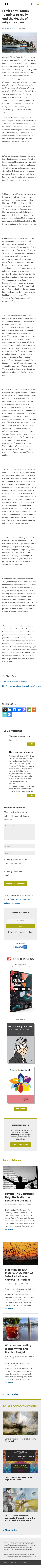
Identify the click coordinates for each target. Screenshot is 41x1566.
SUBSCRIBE (20, 926)
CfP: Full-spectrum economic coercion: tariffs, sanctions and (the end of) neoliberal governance (20, 1518)
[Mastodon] (24, 709)
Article (29, 1205)
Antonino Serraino (12, 1205)
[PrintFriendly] (4, 714)
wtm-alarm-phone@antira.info (14, 680)
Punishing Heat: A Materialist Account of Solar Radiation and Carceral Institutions (19, 1275)
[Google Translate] (9, 714)
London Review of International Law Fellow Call (20, 1440)
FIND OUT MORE (20, 1144)
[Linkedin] (9, 709)
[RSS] (34, 709)
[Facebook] (14, 709)
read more (9, 1229)
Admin (9, 1356)
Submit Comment (15, 883)
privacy (24, 935)
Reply (31, 744)
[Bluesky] (19, 709)
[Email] (29, 709)
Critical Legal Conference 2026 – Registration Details (18, 1478)
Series (26, 1356)
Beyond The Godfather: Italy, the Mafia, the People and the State (19, 1197)
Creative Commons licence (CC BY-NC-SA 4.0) (18, 1551)
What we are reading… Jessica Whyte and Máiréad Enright (19, 1348)
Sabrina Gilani (11, 1284)
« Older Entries (10, 1394)
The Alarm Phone (10, 28)
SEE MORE (20, 1108)
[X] (4, 709)
